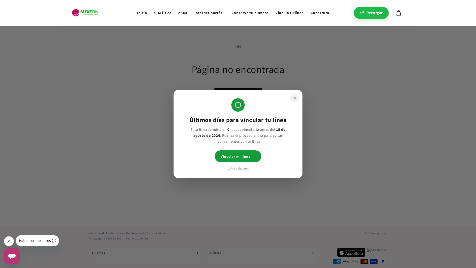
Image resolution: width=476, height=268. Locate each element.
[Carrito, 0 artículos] (399, 13)
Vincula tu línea (289, 12)
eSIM (182, 12)
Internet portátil (209, 12)
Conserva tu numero (250, 12)
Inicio (142, 12)
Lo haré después (238, 168)
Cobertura (320, 12)
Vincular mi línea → (238, 156)
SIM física (163, 12)
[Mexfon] (85, 13)
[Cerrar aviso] (294, 97)
